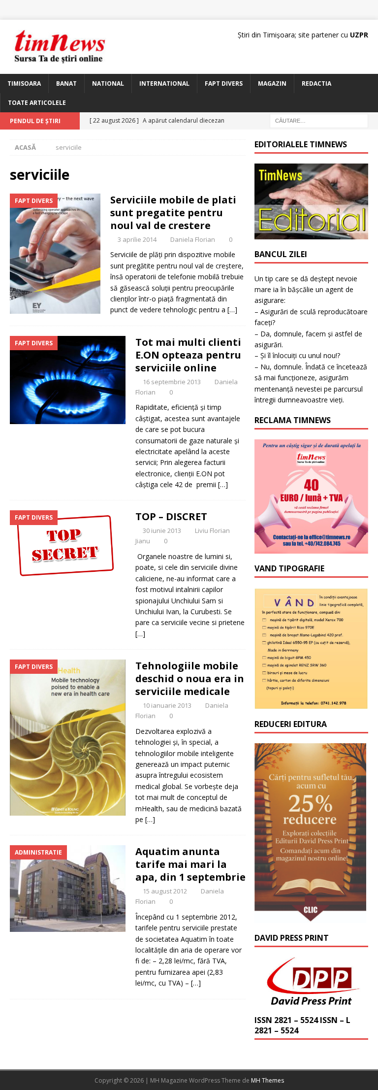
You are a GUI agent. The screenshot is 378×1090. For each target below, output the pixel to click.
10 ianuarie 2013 (167, 705)
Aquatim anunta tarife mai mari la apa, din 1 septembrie (190, 864)
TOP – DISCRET (171, 516)
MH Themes (267, 1080)
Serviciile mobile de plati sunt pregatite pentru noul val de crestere (173, 212)
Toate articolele (37, 103)
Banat (66, 83)
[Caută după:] (319, 120)
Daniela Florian (192, 239)
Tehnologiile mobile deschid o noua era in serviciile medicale (189, 678)
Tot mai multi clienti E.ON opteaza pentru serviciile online (188, 354)
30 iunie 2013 (162, 530)
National (108, 83)
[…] (232, 309)
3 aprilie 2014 (137, 239)
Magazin (272, 83)
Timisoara (24, 83)
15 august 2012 (165, 891)
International (164, 83)
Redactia (316, 83)
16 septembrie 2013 (172, 381)
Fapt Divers (224, 83)
